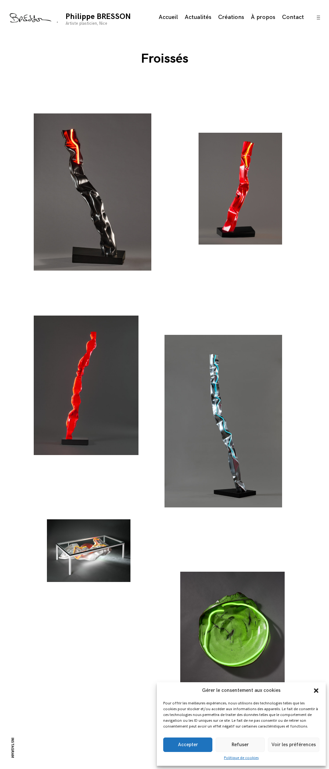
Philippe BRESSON (98, 16)
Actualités (198, 17)
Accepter (188, 745)
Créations (231, 17)
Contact (293, 17)
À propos (263, 17)
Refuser (240, 745)
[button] (316, 690)
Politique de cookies (241, 758)
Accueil (168, 17)
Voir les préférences (293, 745)
